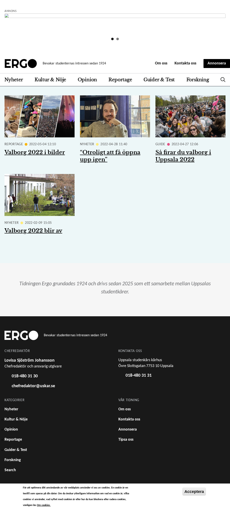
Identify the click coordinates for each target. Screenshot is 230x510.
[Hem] (20, 63)
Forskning (197, 79)
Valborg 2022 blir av (33, 230)
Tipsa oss (125, 439)
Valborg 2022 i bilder (34, 152)
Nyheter (13, 79)
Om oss (161, 63)
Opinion (87, 79)
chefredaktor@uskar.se (33, 386)
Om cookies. (44, 505)
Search (223, 80)
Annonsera (217, 63)
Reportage (120, 79)
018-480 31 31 (139, 375)
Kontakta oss (185, 63)
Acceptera (194, 491)
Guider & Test (159, 79)
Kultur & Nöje (50, 79)
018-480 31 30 (25, 376)
